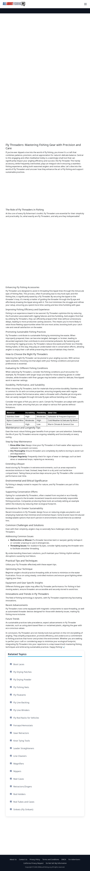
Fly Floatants (19, 694)
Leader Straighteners (23, 748)
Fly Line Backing (21, 702)
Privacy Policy (35, 859)
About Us (13, 859)
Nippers (17, 771)
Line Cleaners (20, 756)
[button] (85, 4)
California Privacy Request (33, 863)
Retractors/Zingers (22, 786)
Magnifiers (18, 763)
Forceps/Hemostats (23, 725)
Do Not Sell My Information (56, 863)
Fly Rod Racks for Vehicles (26, 717)
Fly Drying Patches (22, 671)
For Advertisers (74, 859)
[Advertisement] (45, 37)
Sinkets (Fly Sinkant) (23, 809)
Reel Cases (18, 778)
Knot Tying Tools (21, 740)
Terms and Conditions (50, 859)
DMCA (63, 859)
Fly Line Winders (21, 710)
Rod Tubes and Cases (23, 801)
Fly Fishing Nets (21, 687)
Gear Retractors (21, 733)
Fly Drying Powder (22, 679)
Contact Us (23, 859)
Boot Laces (18, 664)
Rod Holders (19, 794)
